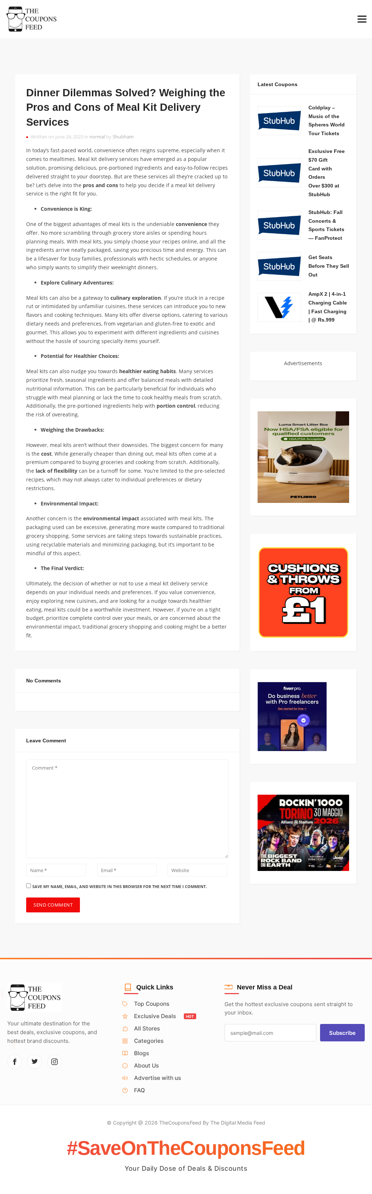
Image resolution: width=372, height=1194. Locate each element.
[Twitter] (34, 1061)
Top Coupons (151, 1003)
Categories (148, 1040)
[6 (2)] (292, 715)
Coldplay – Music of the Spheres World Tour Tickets (326, 120)
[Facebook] (14, 1061)
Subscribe (342, 1032)
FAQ (139, 1090)
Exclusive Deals (164, 1016)
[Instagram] (54, 1061)
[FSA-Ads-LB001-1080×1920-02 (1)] (303, 456)
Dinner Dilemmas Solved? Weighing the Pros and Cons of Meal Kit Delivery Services (125, 107)
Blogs (141, 1053)
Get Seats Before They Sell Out (328, 266)
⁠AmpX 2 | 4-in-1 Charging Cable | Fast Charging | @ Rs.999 (327, 307)
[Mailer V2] (303, 832)
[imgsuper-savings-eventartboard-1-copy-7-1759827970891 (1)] (303, 591)
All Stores (147, 1028)
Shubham (123, 137)
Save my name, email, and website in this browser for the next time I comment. (119, 886)
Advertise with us (157, 1077)
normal (97, 137)
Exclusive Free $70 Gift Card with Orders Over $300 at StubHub (326, 172)
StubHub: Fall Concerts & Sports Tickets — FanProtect (326, 225)
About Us (146, 1065)
